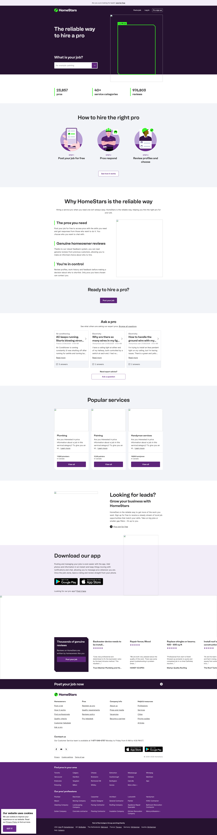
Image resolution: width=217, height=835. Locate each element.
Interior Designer (97, 801)
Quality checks (60, 718)
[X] (66, 749)
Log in (147, 10)
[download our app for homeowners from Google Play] (66, 582)
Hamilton (76, 777)
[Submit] (94, 65)
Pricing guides (144, 718)
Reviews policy (88, 714)
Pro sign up (157, 10)
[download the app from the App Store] (134, 749)
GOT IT (10, 828)
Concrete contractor (80, 811)
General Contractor (116, 801)
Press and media (117, 710)
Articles (141, 723)
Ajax (147, 781)
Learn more (65, 448)
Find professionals (62, 714)
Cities (140, 714)
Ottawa (93, 773)
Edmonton (113, 773)
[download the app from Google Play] (154, 749)
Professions (143, 706)
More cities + (132, 785)
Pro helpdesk (87, 718)
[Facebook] (56, 749)
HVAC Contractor (152, 801)
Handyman (150, 797)
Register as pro (88, 706)
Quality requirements (91, 710)
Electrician (76, 797)
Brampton (94, 777)
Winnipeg (149, 773)
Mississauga (132, 773)
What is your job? (68, 57)
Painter (130, 801)
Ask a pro (58, 727)
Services (141, 710)
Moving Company (79, 801)
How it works (60, 710)
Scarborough (114, 777)
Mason (56, 801)
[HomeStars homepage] (67, 10)
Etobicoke (58, 781)
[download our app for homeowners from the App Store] (91, 582)
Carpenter (94, 797)
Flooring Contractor (98, 811)
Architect (112, 797)
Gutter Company (60, 811)
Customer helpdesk (62, 723)
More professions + (153, 811)
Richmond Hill (96, 781)
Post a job (137, 10)
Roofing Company (116, 805)
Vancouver (58, 777)
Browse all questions (128, 326)
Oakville (131, 781)
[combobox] (76, 65)
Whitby (93, 785)
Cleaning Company (61, 805)
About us (114, 706)
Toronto (57, 773)
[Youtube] (61, 749)
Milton (75, 785)
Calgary (75, 773)
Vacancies (114, 714)
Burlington (113, 781)
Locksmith (131, 797)
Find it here (81, 591)
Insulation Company (116, 811)
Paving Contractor (97, 805)
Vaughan (76, 781)
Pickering (57, 785)
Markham (149, 777)
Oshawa (131, 777)
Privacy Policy (11, 822)
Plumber (57, 797)
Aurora (111, 785)
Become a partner (117, 718)
